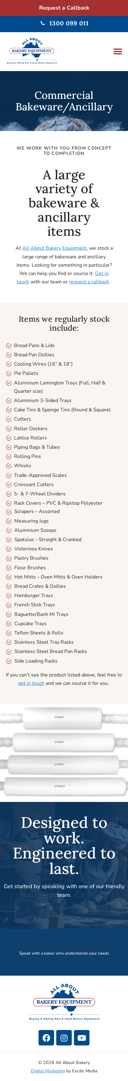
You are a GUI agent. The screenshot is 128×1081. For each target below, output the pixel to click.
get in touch (31, 683)
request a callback (89, 281)
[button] (118, 52)
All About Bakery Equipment (54, 248)
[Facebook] (46, 1037)
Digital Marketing (48, 1071)
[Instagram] (64, 1037)
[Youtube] (81, 1037)
